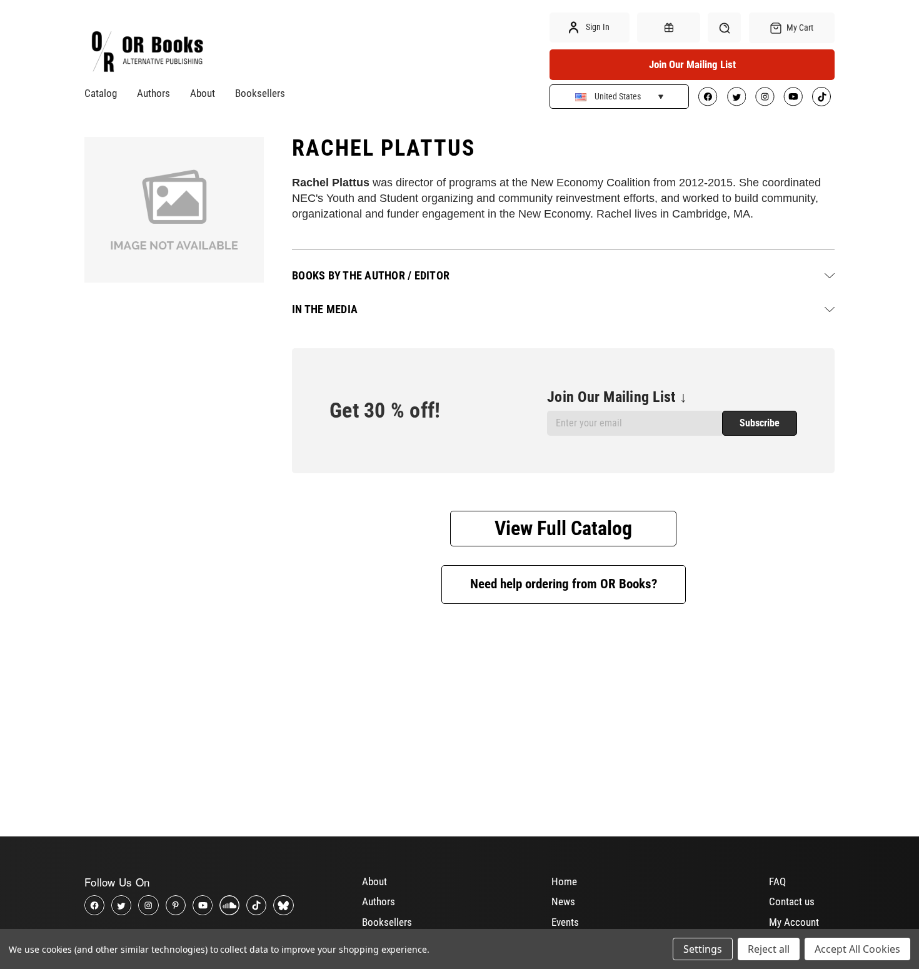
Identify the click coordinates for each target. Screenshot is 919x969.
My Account (794, 922)
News (563, 901)
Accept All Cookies (857, 949)
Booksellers (260, 93)
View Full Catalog (563, 528)
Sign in (597, 27)
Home (564, 881)
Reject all (769, 949)
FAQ (777, 881)
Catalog (100, 93)
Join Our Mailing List (692, 64)
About (202, 93)
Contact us (792, 901)
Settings (702, 949)
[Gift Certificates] (668, 28)
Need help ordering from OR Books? (563, 583)
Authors (153, 93)
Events (565, 922)
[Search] (724, 28)
